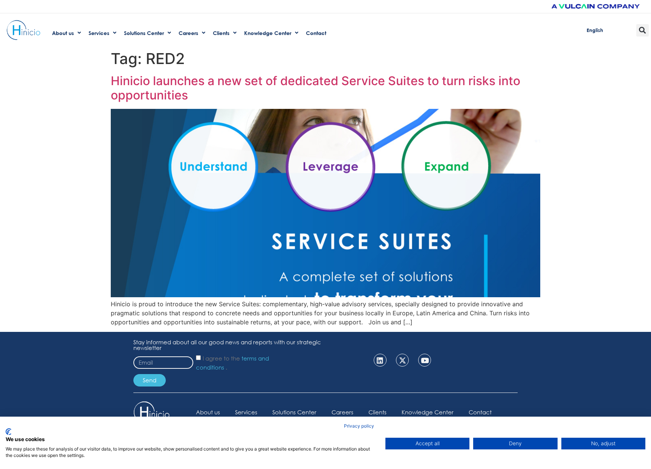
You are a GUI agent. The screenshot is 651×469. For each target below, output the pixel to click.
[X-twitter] (402, 360)
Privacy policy (359, 426)
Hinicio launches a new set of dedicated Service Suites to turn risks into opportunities (315, 87)
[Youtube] (424, 360)
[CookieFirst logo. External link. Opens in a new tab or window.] (8, 431)
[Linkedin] (380, 360)
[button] (642, 30)
